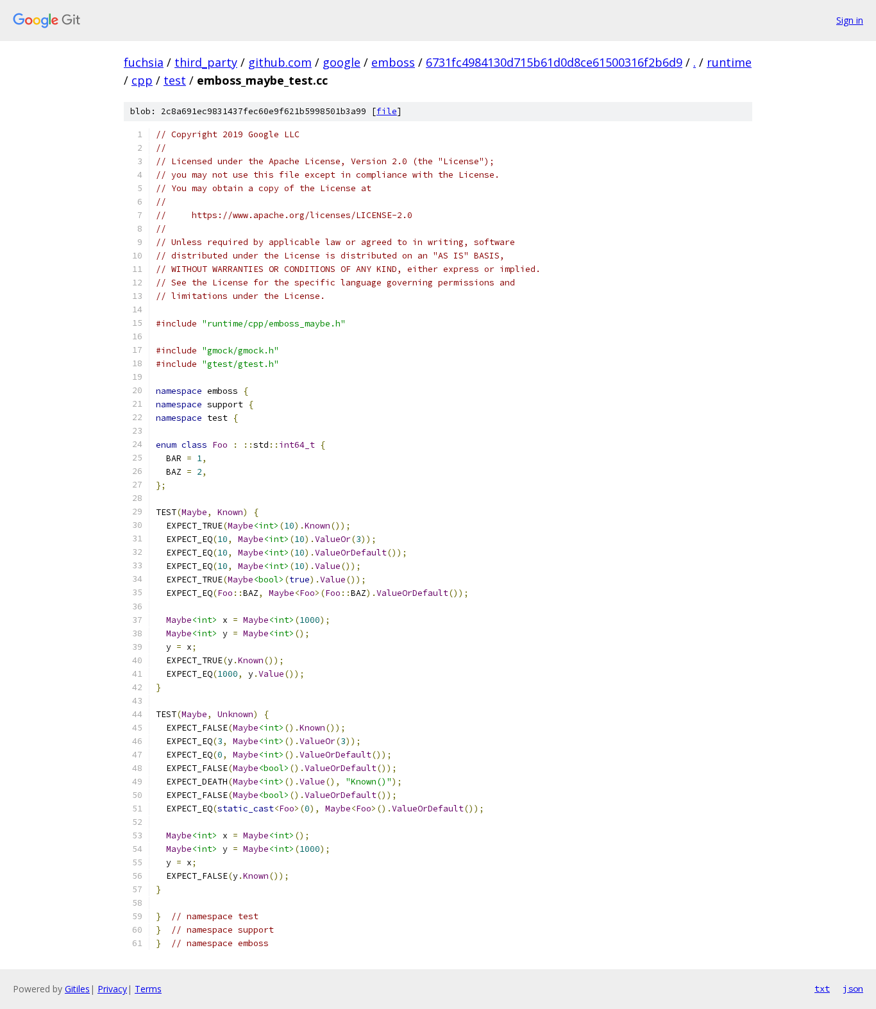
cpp (142, 80)
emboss (393, 62)
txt (822, 988)
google (341, 62)
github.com (280, 62)
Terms (148, 989)
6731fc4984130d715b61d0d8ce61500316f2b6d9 (554, 62)
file (386, 111)
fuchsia (144, 62)
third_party (205, 62)
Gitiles (77, 989)
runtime (729, 62)
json (853, 988)
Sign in (849, 20)
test (175, 80)
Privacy (112, 989)
